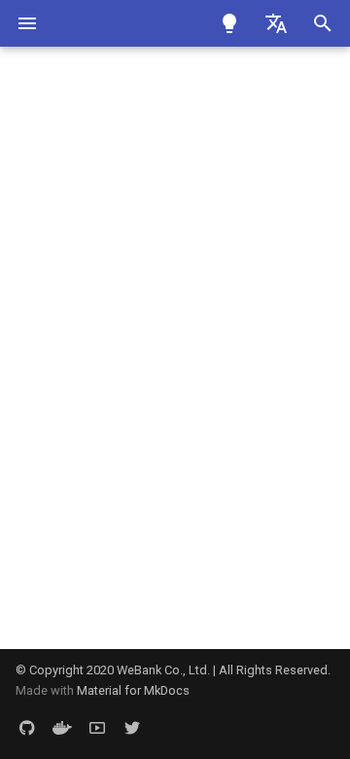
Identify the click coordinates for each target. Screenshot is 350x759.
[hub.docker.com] (62, 727)
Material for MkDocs (133, 690)
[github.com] (27, 727)
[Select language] (276, 23)
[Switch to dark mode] (229, 23)
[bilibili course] (97, 727)
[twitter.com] (132, 727)
